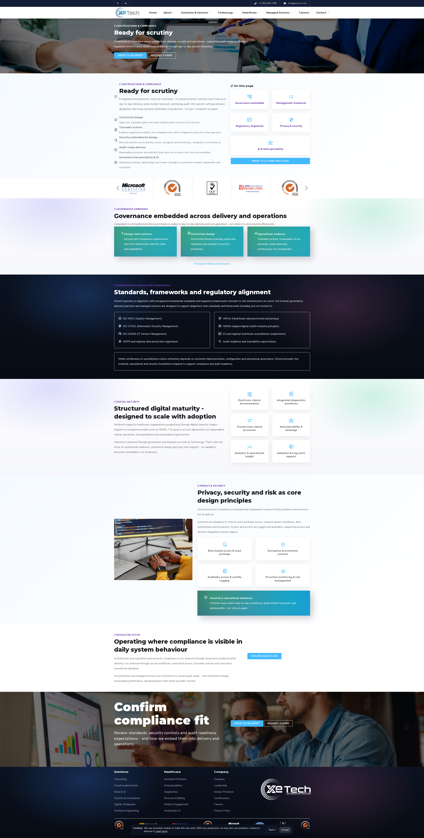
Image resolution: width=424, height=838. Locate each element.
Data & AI (120, 792)
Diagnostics (171, 792)
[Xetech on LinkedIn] (126, 3)
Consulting (120, 779)
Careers (304, 13)
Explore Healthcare (264, 656)
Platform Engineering (126, 810)
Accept (285, 829)
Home (153, 13)
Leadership (220, 785)
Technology (225, 13)
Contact (321, 13)
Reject (272, 829)
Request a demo (278, 723)
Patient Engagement (176, 804)
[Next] (306, 188)
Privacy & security (291, 126)
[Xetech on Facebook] (117, 3)
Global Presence (224, 792)
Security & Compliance (127, 798)
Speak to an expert (247, 723)
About (167, 13)
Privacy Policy (222, 810)
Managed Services (278, 13)
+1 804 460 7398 (267, 3)
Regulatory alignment (249, 126)
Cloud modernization (126, 785)
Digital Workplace (124, 804)
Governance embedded (249, 103)
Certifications (221, 798)
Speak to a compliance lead (270, 161)
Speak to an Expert (130, 55)
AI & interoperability (270, 149)
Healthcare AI (172, 810)
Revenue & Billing (174, 798)
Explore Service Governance (214, 263)
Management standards (291, 103)
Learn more (161, 831)
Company (219, 779)
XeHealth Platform (175, 779)
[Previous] (117, 188)
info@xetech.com (296, 3)
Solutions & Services (194, 13)
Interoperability (173, 785)
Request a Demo (161, 55)
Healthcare (249, 13)
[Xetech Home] (127, 13)
